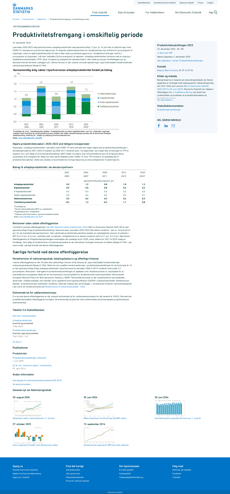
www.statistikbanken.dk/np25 (30, 138)
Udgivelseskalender (75, 477)
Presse (200, 2)
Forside (16, 19)
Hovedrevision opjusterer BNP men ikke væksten (106, 445)
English (210, 2)
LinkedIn (176, 477)
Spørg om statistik (187, 2)
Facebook (176, 473)
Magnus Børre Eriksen (167, 70)
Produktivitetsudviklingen (169, 109)
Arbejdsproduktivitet (23, 323)
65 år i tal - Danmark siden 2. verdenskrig (32, 365)
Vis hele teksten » (165, 100)
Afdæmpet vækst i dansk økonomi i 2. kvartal (33, 418)
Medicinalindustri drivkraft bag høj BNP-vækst (105, 418)
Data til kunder (126, 12)
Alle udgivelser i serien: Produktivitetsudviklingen (180, 60)
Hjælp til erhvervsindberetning (27, 473)
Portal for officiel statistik (77, 481)
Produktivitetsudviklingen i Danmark (29, 358)
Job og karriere (73, 473)
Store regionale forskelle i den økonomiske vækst (35, 445)
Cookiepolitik (125, 473)
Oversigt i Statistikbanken (24, 316)
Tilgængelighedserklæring (131, 477)
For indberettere (155, 12)
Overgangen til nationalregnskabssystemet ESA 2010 (37, 380)
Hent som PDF (166, 53)
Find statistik (99, 12)
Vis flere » (17, 342)
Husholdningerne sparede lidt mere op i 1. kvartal (178, 418)
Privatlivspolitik (126, 470)
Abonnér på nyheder (181, 470)
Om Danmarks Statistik (188, 12)
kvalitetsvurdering (183, 92)
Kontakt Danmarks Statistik (165, 2)
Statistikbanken (144, 2)
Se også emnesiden (21, 384)
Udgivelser (41, 19)
